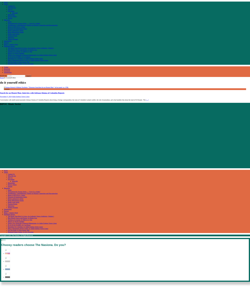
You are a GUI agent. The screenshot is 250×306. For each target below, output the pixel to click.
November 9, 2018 (6, 96)
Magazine (7, 20)
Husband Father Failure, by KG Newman (20, 64)
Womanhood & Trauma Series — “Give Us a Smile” (24, 23)
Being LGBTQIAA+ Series (16, 27)
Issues (10, 22)
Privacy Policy (12, 16)
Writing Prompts (13, 39)
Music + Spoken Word (11, 44)
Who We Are (12, 7)
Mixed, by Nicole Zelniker (16, 53)
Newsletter (11, 11)
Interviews (11, 37)
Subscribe (15, 13)
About (6, 4)
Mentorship (11, 15)
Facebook (7, 71)
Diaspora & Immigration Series (17, 29)
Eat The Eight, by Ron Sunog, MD (18, 62)
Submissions (8, 41)
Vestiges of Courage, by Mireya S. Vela (20, 51)
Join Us (10, 9)
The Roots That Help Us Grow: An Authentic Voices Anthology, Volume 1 (31, 48)
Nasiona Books (12, 36)
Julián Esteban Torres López (20, 96)
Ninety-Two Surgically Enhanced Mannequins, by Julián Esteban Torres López (32, 55)
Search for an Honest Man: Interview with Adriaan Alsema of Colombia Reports (32, 93)
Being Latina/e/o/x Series (15, 30)
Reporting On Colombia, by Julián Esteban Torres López (25, 58)
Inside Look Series (13, 34)
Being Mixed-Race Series (16, 32)
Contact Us (11, 6)
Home (6, 2)
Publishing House (9, 46)
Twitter (6, 67)
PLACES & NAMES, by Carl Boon (19, 57)
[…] (147, 100)
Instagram (7, 69)
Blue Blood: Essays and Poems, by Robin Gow (22, 50)
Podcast (6, 43)
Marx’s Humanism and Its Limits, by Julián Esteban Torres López (28, 60)
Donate (10, 18)
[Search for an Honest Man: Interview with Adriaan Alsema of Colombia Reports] (36, 87)
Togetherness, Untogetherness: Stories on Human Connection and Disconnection (33, 25)
